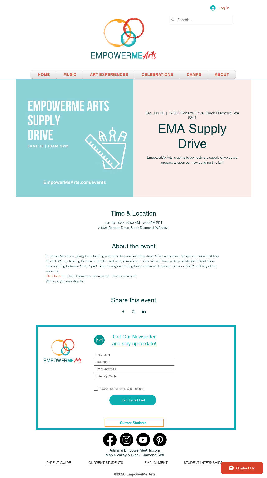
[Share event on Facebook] (123, 311)
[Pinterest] (160, 439)
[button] (194, 74)
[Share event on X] (134, 311)
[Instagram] (126, 439)
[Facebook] (110, 439)
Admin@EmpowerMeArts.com (135, 450)
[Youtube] (143, 439)
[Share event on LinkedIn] (144, 311)
